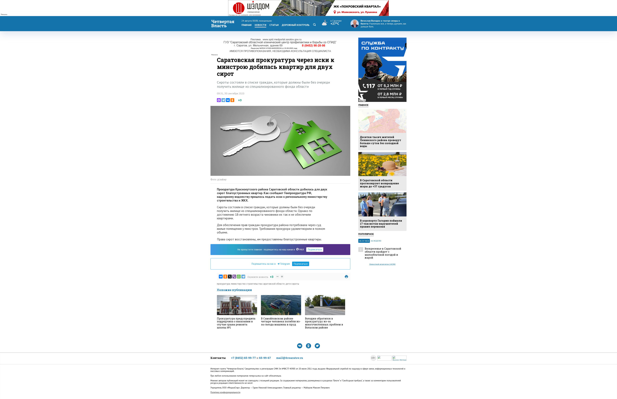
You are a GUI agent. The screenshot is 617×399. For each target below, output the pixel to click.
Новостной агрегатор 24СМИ (382, 264)
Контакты (218, 358)
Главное (363, 105)
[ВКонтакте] (228, 100)
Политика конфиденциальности (225, 392)
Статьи (274, 25)
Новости (260, 25)
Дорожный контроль (295, 25)
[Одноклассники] (232, 100)
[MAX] (219, 100)
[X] (230, 276)
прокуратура (223, 283)
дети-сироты (292, 283)
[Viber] (234, 276)
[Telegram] (223, 100)
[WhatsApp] (239, 276)
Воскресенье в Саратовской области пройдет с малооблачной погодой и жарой (383, 253)
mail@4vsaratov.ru (289, 358)
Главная (246, 25)
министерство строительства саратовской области (258, 283)
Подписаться (315, 249)
